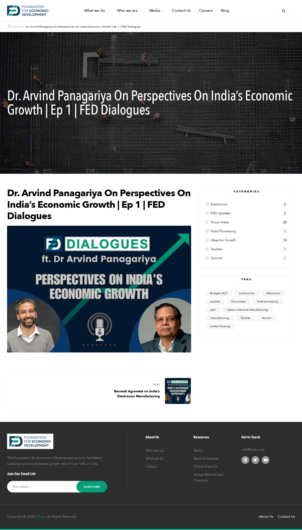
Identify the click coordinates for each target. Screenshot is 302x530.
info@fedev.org (252, 449)
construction (247, 293)
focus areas (238, 301)
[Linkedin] (245, 460)
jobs (213, 310)
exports (215, 301)
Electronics (273, 293)
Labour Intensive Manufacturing (247, 310)
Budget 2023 (218, 293)
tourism (267, 318)
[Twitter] (255, 460)
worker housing (220, 326)
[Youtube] (265, 460)
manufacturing (219, 318)
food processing (267, 301)
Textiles (245, 318)
